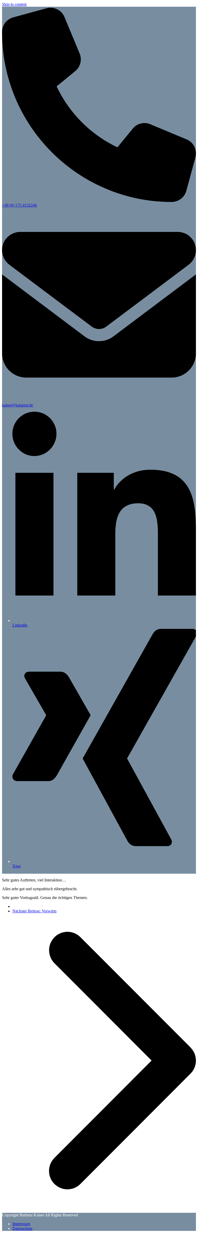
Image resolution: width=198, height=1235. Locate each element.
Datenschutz (22, 1228)
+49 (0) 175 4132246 (19, 205)
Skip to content (14, 4)
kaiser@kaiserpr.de (17, 405)
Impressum (21, 1224)
